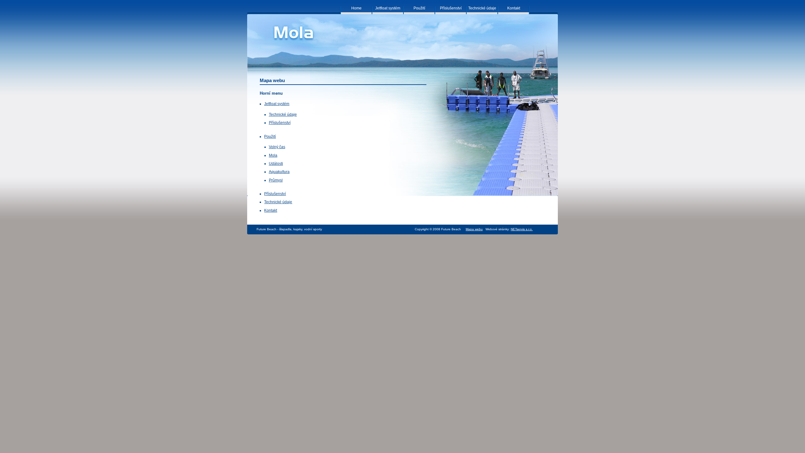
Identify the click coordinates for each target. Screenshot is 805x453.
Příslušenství (280, 122)
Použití (270, 136)
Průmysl (276, 180)
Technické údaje (283, 114)
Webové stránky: (509, 229)
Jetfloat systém (276, 104)
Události (276, 163)
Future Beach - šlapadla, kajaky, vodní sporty (289, 229)
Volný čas (277, 147)
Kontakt (270, 210)
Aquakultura (279, 172)
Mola (273, 155)
